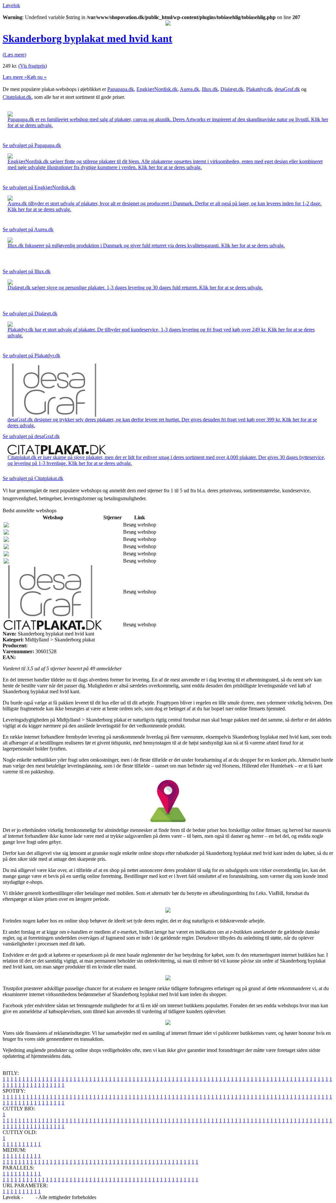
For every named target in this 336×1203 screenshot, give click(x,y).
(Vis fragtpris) (32, 66)
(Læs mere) (14, 54)
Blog (29, 1197)
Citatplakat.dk (17, 97)
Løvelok (11, 5)
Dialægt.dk (231, 89)
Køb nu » (37, 77)
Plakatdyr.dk (259, 89)
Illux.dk (210, 89)
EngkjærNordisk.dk (157, 89)
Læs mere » (15, 77)
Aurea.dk (189, 89)
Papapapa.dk (120, 89)
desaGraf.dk (287, 89)
